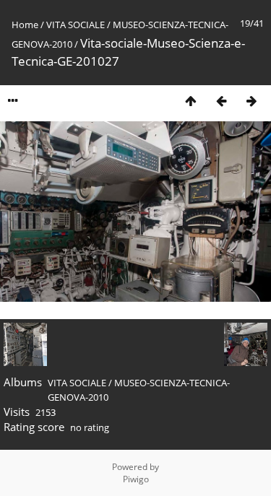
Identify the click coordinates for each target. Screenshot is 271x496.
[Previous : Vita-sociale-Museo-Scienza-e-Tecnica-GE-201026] (221, 100)
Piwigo (136, 479)
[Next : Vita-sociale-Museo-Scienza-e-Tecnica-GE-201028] (251, 100)
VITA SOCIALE (75, 24)
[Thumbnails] (191, 100)
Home (25, 24)
